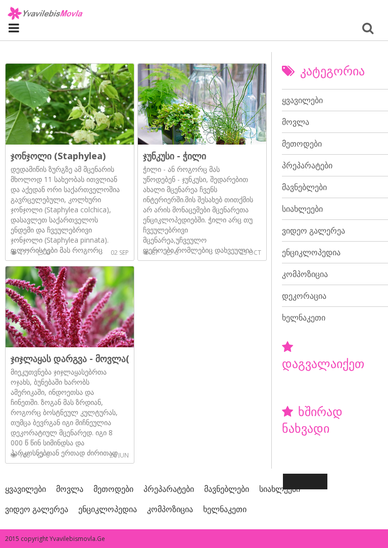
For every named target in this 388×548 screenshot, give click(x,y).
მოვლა (295, 121)
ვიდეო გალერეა (313, 230)
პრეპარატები (307, 165)
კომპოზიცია (305, 274)
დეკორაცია (304, 295)
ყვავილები (302, 100)
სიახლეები (302, 208)
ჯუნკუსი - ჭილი (174, 156)
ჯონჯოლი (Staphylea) (58, 156)
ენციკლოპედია (311, 252)
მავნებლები (304, 187)
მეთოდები (302, 143)
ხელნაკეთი (303, 317)
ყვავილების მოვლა (45, 13)
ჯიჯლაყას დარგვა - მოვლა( (70, 358)
